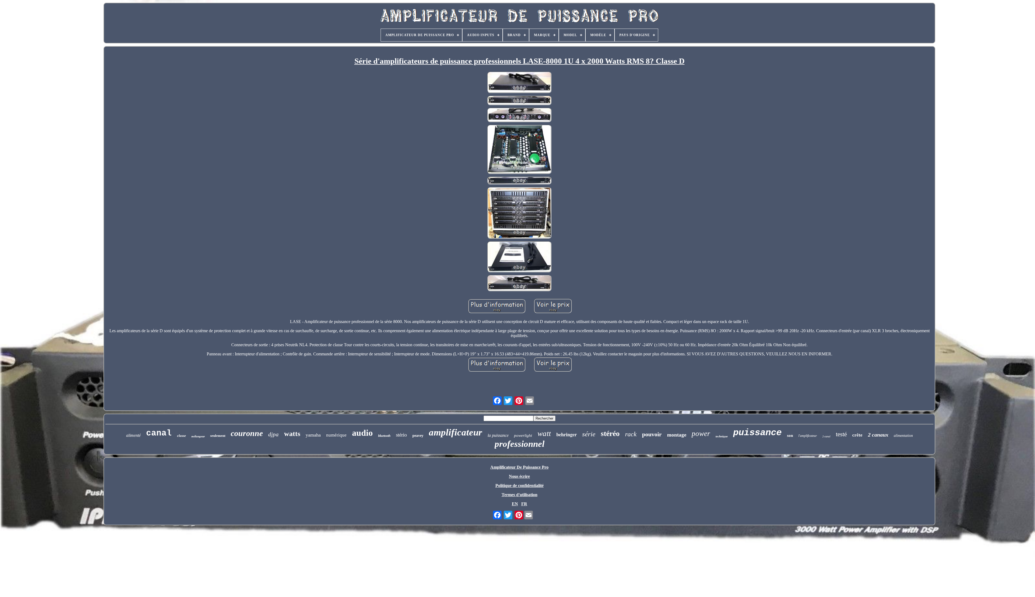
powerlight (523, 435)
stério (401, 435)
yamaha (313, 435)
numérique (336, 435)
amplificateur (455, 432)
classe (181, 436)
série (588, 434)
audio (362, 433)
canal (159, 433)
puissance (757, 433)
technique (722, 436)
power (701, 434)
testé (841, 434)
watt (544, 433)
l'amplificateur (807, 436)
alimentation (903, 436)
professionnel (519, 444)
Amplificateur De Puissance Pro (519, 467)
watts (292, 434)
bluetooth (384, 436)
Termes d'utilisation (519, 494)
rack (631, 434)
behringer (566, 434)
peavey (417, 436)
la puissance (498, 435)
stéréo (610, 433)
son (790, 435)
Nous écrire (519, 476)
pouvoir (652, 434)
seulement (217, 436)
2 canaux (878, 435)
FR (524, 504)
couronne (247, 433)
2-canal (826, 436)
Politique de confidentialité (519, 485)
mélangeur (198, 436)
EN (515, 504)
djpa (273, 434)
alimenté (133, 435)
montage (676, 435)
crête (857, 435)
